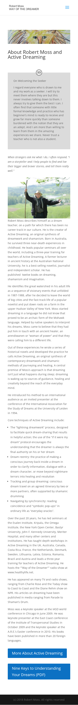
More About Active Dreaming (37, 653)
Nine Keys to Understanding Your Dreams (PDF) (36, 671)
